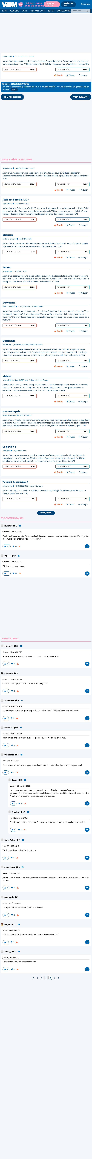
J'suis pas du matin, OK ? (16, 200)
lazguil (7, 925)
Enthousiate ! (9, 303)
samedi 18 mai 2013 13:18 (11, 930)
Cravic (15, 780)
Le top (51, 11)
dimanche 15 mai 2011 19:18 (12, 707)
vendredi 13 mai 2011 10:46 (12, 532)
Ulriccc (7, 556)
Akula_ (7, 952)
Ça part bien (9, 447)
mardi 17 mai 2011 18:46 (11, 761)
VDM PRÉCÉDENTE (12, 97)
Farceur (6, 267)
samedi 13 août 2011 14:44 (12, 903)
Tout (4, 11)
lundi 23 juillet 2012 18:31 (18, 818)
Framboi (16, 812)
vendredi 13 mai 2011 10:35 (12, 562)
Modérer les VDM (68, 4)
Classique (8, 235)
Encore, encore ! (46, 513)
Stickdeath (9, 755)
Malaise (7, 376)
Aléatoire (14, 11)
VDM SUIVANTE (81, 97)
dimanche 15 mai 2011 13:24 (12, 679)
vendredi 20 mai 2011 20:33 (20, 786)
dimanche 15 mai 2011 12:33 (12, 652)
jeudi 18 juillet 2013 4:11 (11, 958)
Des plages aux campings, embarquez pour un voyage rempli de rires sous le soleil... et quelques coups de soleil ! (45, 87)
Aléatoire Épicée (37, 11)
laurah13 (8, 526)
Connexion (85, 4)
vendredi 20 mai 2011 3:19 (12, 873)
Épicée (24, 11)
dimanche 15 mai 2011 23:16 (12, 734)
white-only (9, 701)
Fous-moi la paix (11, 411)
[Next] (33, 978)
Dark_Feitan (10, 840)
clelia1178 (8, 728)
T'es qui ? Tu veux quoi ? (15, 482)
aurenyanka (9, 867)
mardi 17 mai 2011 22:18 (11, 846)
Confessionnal (64, 11)
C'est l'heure (9, 341)
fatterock (8, 646)
